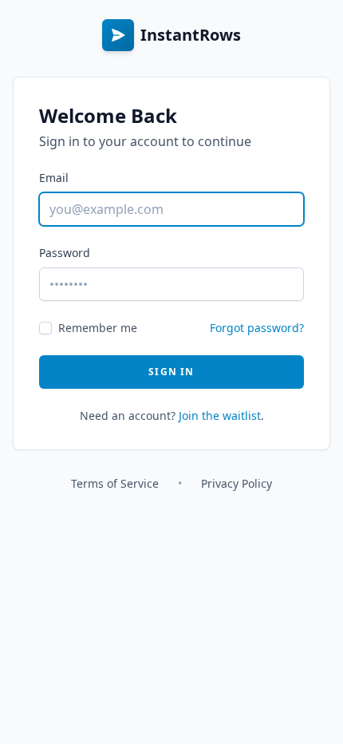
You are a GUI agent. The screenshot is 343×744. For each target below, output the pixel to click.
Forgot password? (257, 327)
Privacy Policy (236, 483)
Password (64, 252)
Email (54, 177)
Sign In (171, 371)
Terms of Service (115, 483)
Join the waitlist (220, 415)
